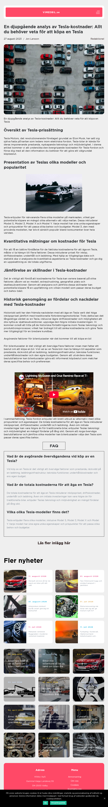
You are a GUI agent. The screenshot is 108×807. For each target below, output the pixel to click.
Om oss (74, 781)
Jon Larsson (32, 39)
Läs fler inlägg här (54, 543)
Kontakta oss (75, 789)
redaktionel (97, 39)
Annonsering (74, 777)
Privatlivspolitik (58, 803)
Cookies (75, 785)
